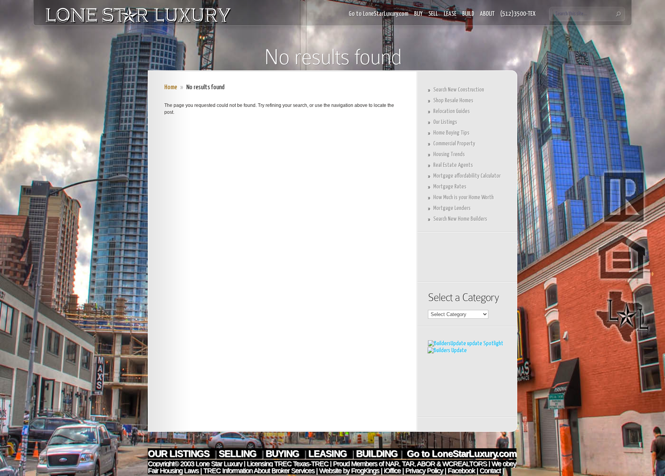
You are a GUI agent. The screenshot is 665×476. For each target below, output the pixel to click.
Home (170, 87)
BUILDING (377, 453)
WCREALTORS (464, 464)
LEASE (450, 14)
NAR (391, 464)
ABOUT (487, 14)
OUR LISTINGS (180, 453)
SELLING (239, 453)
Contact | (492, 470)
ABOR (426, 464)
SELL (433, 14)
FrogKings (364, 470)
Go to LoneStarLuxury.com (378, 14)
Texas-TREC (310, 464)
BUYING (283, 453)
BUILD (468, 14)
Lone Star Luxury (218, 464)
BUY (418, 14)
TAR (407, 464)
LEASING (328, 453)
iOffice (392, 470)
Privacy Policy (424, 470)
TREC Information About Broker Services (258, 470)
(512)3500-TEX (518, 14)
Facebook (461, 470)
